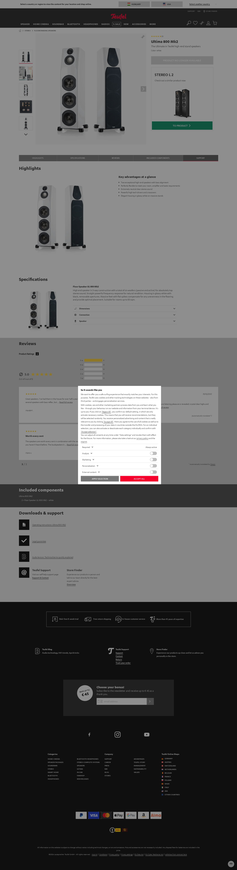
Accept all (139, 478)
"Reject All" (106, 411)
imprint (84, 441)
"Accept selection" (88, 431)
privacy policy (142, 438)
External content (89, 472)
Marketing (86, 459)
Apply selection (100, 478)
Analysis (85, 453)
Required (86, 447)
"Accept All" (108, 421)
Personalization (88, 466)
